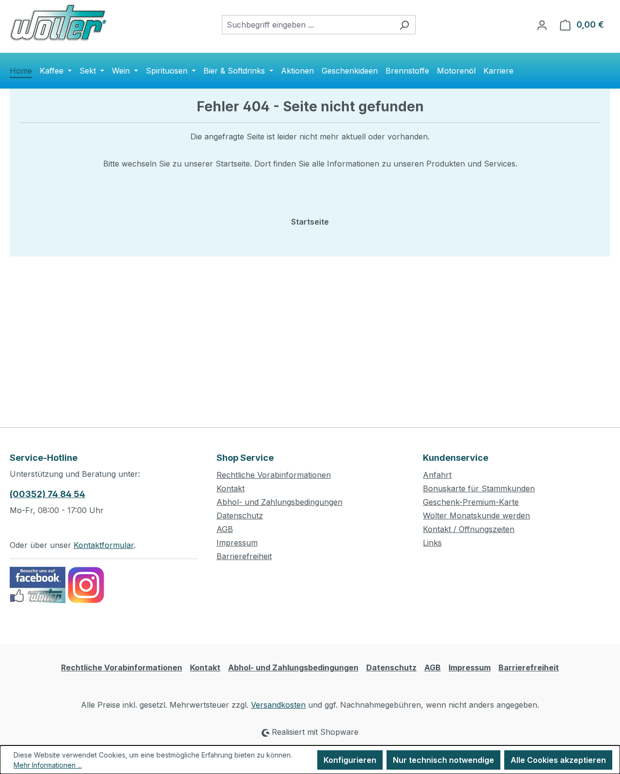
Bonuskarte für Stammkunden (479, 488)
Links (432, 542)
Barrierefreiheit (244, 556)
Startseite (310, 222)
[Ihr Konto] (542, 24)
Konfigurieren (350, 760)
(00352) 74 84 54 (47, 494)
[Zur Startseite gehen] (58, 22)
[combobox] (307, 24)
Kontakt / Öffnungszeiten (468, 529)
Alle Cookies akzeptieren (558, 760)
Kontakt (231, 488)
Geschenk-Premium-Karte (471, 502)
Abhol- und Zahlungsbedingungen (279, 502)
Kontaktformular (104, 545)
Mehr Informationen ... (48, 765)
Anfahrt (437, 475)
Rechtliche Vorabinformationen (274, 475)
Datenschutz (240, 515)
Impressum (237, 542)
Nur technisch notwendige (443, 760)
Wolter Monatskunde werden (476, 515)
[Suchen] (404, 24)
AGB (225, 529)
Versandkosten (278, 705)
